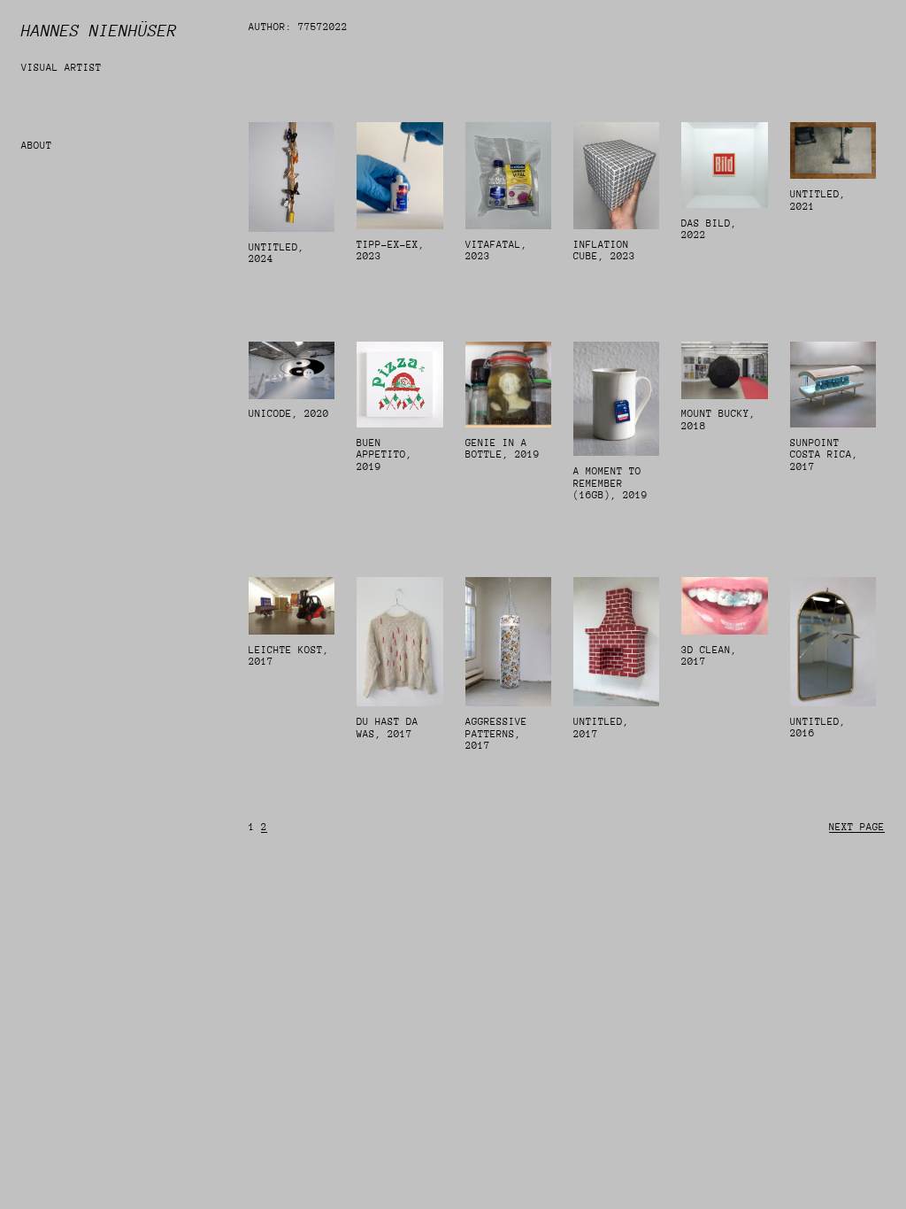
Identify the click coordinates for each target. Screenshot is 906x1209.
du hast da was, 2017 (387, 728)
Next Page (857, 827)
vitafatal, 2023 (496, 251)
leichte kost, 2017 (289, 656)
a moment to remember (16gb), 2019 (610, 483)
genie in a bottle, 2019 (502, 449)
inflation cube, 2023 (604, 251)
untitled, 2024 (276, 254)
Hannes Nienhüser (99, 30)
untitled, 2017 (601, 728)
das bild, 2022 (709, 230)
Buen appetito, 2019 (384, 455)
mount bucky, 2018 (718, 420)
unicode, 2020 (289, 414)
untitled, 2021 (818, 200)
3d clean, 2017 (709, 656)
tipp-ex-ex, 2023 (391, 251)
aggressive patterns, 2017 (496, 733)
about (36, 145)
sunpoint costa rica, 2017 (824, 455)
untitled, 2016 (818, 728)
